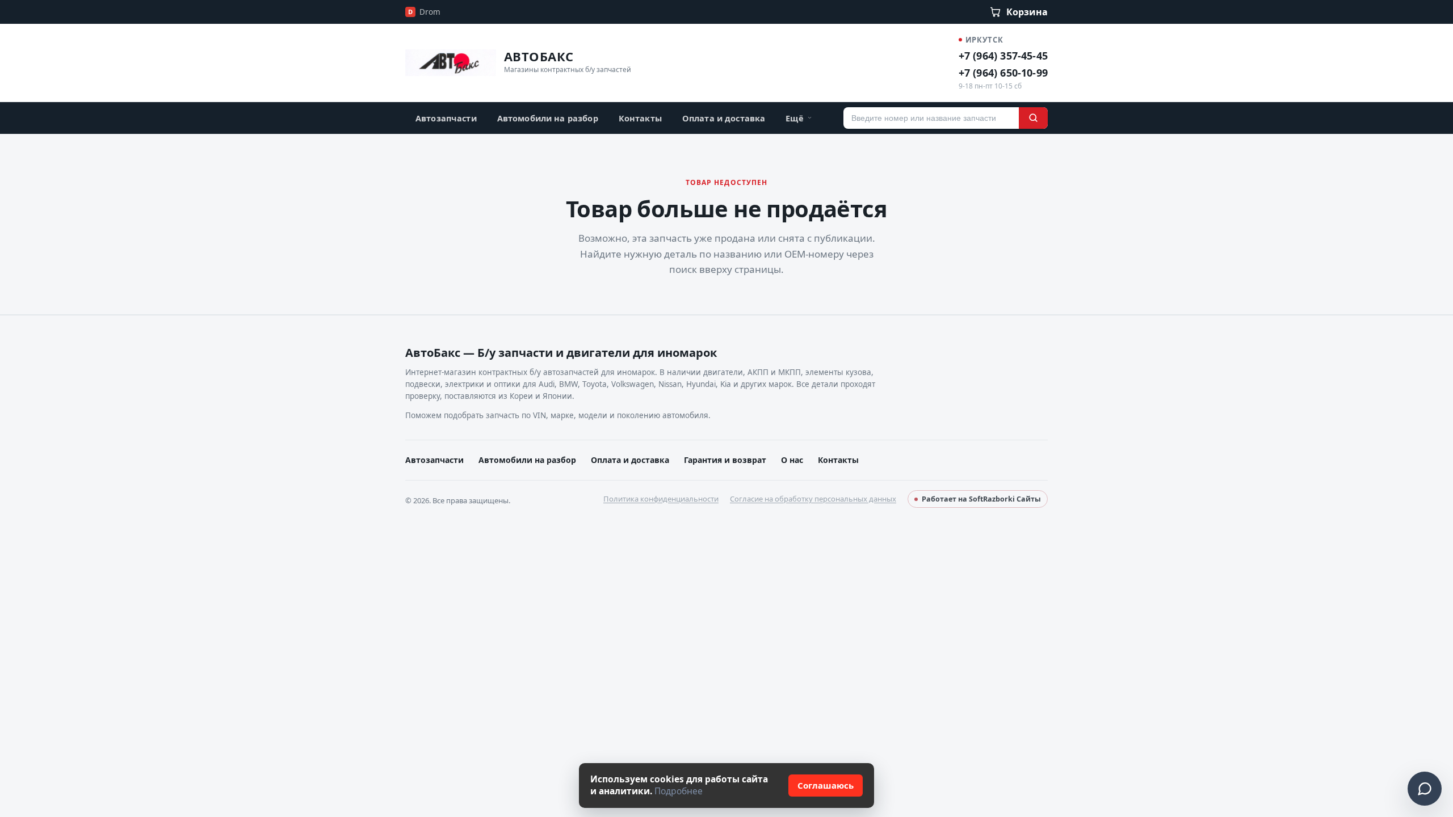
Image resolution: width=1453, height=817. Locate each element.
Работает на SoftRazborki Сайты (981, 499)
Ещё (794, 118)
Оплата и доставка (723, 118)
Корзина (1027, 12)
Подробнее (678, 791)
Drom (424, 12)
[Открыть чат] (1425, 789)
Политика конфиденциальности (661, 499)
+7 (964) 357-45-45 (1003, 55)
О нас (792, 459)
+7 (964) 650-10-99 (1003, 72)
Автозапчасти (446, 118)
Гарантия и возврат (725, 459)
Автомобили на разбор (547, 118)
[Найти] (1033, 118)
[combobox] (931, 118)
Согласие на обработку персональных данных (813, 499)
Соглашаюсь (825, 785)
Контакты (640, 118)
